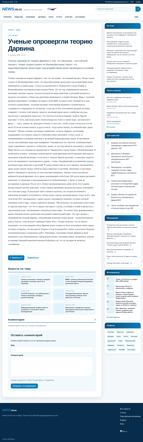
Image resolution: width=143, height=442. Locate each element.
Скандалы (120, 345)
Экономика (30, 17)
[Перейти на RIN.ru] (51, 9)
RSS (132, 2)
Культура (68, 17)
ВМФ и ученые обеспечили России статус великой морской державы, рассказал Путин (79, 281)
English (138, 2)
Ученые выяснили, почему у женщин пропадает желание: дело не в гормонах (35, 281)
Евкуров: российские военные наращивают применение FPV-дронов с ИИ (124, 145)
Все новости (125, 409)
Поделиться (33, 258)
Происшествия (130, 341)
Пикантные (130, 345)
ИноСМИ (122, 349)
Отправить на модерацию (24, 386)
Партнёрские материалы (130, 416)
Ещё (136, 17)
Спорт (120, 341)
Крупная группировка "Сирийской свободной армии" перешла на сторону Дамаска (121, 236)
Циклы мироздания (114, 121)
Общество (18, 17)
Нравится (16, 258)
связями (90, 161)
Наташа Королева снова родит (118, 263)
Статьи (123, 413)
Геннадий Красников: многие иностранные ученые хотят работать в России (76, 295)
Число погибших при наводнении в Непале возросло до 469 (125, 207)
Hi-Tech (59, 17)
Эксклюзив (131, 349)
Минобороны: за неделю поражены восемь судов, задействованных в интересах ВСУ (123, 171)
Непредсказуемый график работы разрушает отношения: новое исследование (34, 309)
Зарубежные (112, 349)
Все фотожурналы (113, 317)
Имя (13, 345)
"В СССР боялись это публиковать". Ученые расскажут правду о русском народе (35, 295)
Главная (11, 30)
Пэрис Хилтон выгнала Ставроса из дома (122, 256)
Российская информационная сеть (116, 2)
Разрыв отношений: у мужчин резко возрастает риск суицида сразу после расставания (120, 79)
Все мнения (111, 127)
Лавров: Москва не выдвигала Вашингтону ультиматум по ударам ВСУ (123, 197)
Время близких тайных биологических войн (122, 106)
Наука (51, 17)
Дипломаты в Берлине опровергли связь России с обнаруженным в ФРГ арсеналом (122, 158)
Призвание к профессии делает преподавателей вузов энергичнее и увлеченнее (79, 309)
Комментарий (17, 355)
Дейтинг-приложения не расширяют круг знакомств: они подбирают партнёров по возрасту (122, 35)
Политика (8, 17)
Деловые (42, 17)
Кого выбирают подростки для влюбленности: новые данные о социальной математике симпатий (119, 44)
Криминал (111, 345)
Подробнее (49, 380)
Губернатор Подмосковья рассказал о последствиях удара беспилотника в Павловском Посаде (124, 185)
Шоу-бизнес (80, 17)
